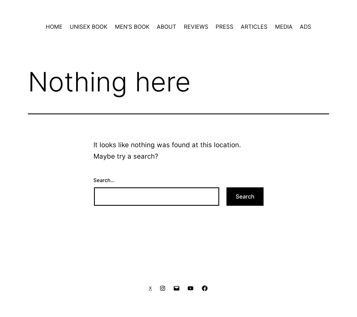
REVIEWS (196, 26)
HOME (54, 26)
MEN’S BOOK (132, 26)
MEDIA (284, 26)
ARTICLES (254, 26)
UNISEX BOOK (88, 26)
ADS (305, 26)
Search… (104, 180)
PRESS (224, 26)
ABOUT (166, 26)
